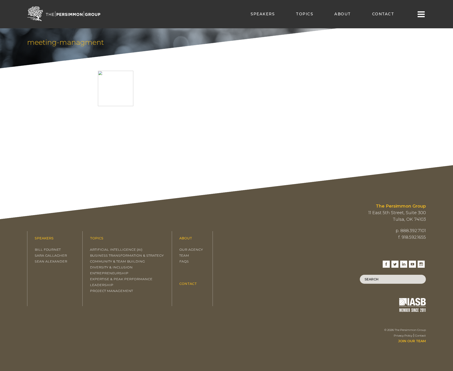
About (342, 14)
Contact (383, 14)
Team (184, 255)
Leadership (101, 285)
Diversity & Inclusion (111, 267)
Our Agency (191, 249)
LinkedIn (403, 262)
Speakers (263, 14)
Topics (304, 14)
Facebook (386, 262)
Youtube (412, 262)
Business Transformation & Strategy (127, 255)
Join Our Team (412, 341)
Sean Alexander (51, 261)
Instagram (421, 262)
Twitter (394, 262)
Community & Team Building (117, 261)
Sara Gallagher (51, 255)
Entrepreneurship (109, 273)
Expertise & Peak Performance (121, 279)
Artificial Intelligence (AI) (116, 249)
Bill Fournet (48, 249)
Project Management (111, 291)
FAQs (184, 261)
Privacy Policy (403, 335)
